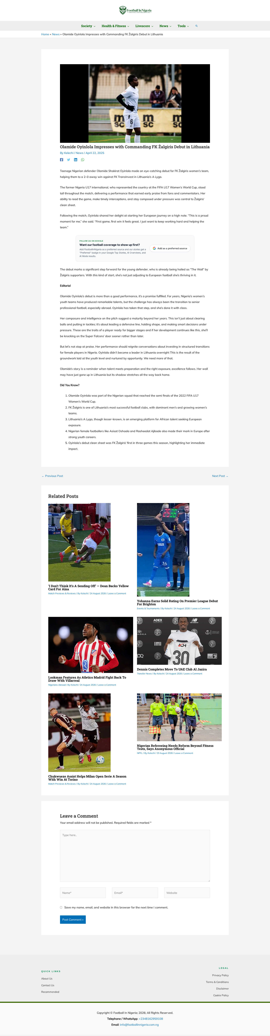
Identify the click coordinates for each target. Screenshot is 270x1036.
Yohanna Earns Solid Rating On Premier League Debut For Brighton (177, 602)
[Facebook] (61, 159)
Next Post (220, 476)
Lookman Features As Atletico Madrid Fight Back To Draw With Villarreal (87, 678)
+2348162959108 (151, 1018)
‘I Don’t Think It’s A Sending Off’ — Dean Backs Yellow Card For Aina (88, 587)
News (79, 153)
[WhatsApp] (82, 159)
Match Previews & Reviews (62, 593)
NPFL (139, 753)
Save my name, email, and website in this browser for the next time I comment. (116, 907)
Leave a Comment (117, 593)
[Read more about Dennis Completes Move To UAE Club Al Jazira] (179, 640)
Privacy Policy (220, 975)
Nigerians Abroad (57, 684)
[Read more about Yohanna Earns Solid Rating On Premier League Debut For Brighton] (163, 549)
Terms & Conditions (217, 982)
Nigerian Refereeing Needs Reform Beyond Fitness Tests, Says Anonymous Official (175, 747)
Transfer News (144, 673)
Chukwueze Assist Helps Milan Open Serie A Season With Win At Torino (87, 777)
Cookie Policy (221, 995)
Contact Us (47, 985)
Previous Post (52, 476)
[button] (93, 26)
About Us (46, 978)
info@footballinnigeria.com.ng (139, 1024)
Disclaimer (222, 988)
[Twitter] (68, 159)
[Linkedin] (75, 159)
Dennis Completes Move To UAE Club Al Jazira (172, 669)
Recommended (50, 991)
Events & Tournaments (148, 608)
